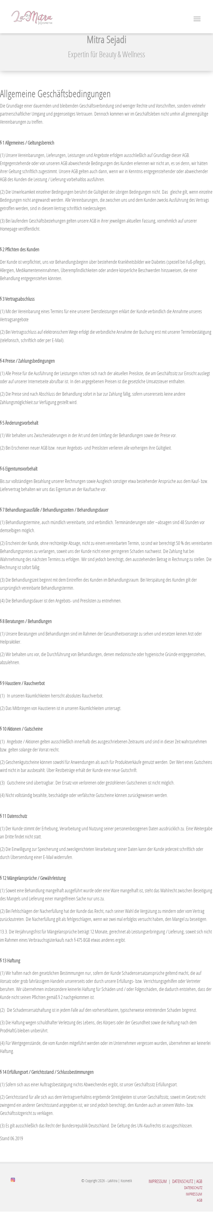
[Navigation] (197, 16)
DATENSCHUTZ (182, 1181)
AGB (199, 1181)
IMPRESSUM (158, 1181)
